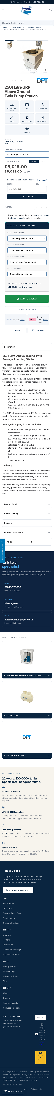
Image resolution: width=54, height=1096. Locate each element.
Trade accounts (10, 1003)
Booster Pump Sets (12, 913)
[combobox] (27, 23)
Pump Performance (14, 149)
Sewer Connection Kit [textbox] (18, 257)
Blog (5, 981)
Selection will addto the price (24, 285)
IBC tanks (7, 908)
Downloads (18, 542)
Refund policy (37, 1089)
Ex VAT (34, 162)
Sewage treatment (11, 923)
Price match (40, 330)
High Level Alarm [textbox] (16, 233)
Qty (37, 184)
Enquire (17, 330)
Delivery (8, 523)
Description (9, 347)
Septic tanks (9, 918)
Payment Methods (11, 954)
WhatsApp (17, 2)
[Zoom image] (45, 70)
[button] (3, 11)
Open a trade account (18, 890)
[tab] (9, 45)
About (6, 993)
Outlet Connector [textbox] (16, 245)
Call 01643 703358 (35, 2)
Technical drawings (12, 949)
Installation (8, 945)
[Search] (51, 23)
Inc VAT (43, 162)
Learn (22, 320)
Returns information (13, 532)
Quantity (8, 207)
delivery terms (42, 215)
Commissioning (11, 514)
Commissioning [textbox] (14, 268)
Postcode (10, 184)
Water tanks (8, 903)
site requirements (17, 218)
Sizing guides (9, 966)
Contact (6, 998)
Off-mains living (10, 976)
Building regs (9, 971)
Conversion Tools (11, 1008)
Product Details (11, 504)
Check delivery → (27, 197)
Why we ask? (42, 180)
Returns (6, 940)
